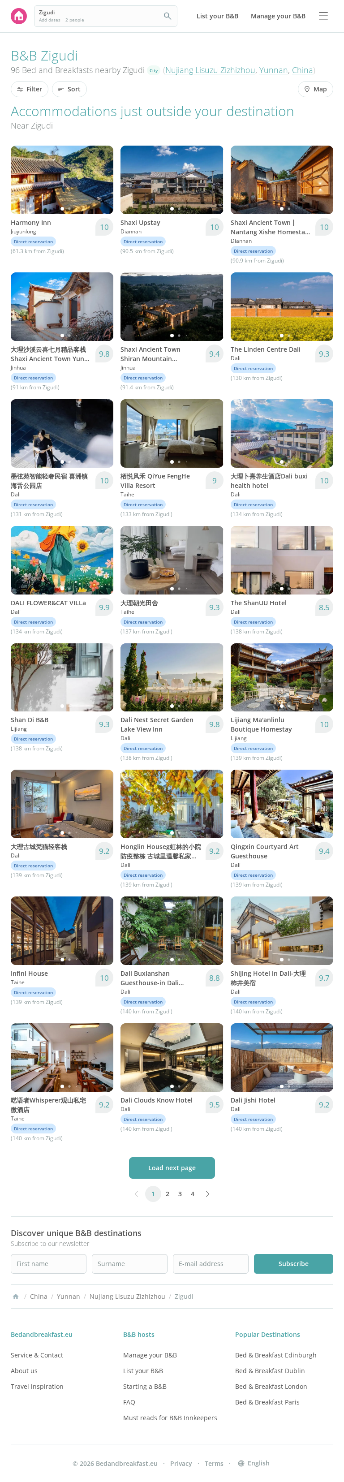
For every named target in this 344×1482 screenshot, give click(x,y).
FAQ (129, 1402)
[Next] (101, 180)
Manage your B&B (150, 1355)
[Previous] (23, 180)
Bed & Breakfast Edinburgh (276, 1355)
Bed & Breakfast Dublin (270, 1370)
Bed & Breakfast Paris (267, 1402)
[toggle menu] (323, 16)
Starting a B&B (145, 1386)
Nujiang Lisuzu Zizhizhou (210, 70)
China (302, 70)
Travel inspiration (37, 1386)
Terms (214, 1463)
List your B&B (143, 1370)
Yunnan (273, 70)
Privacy (181, 1463)
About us (24, 1370)
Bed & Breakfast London (271, 1386)
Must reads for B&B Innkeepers (170, 1417)
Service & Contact (37, 1355)
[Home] (16, 1296)
